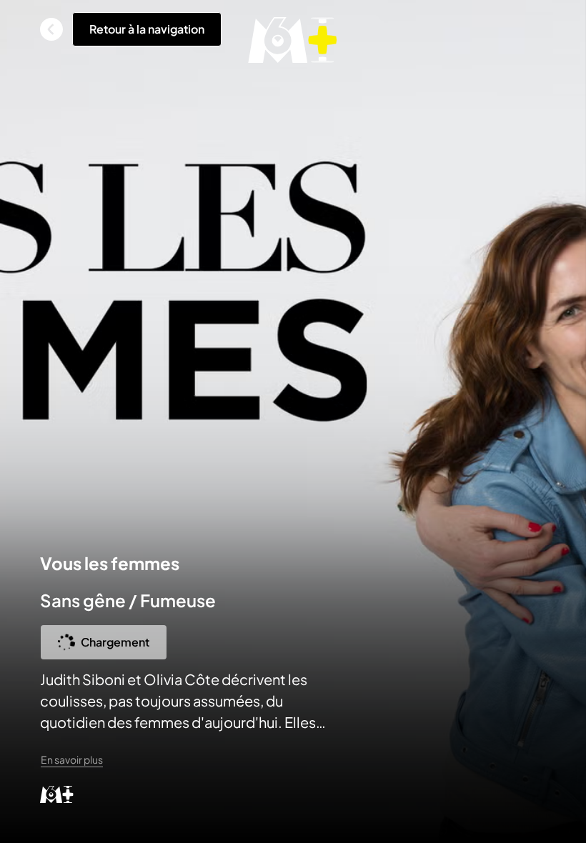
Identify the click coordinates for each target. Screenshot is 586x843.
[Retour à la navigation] (51, 29)
